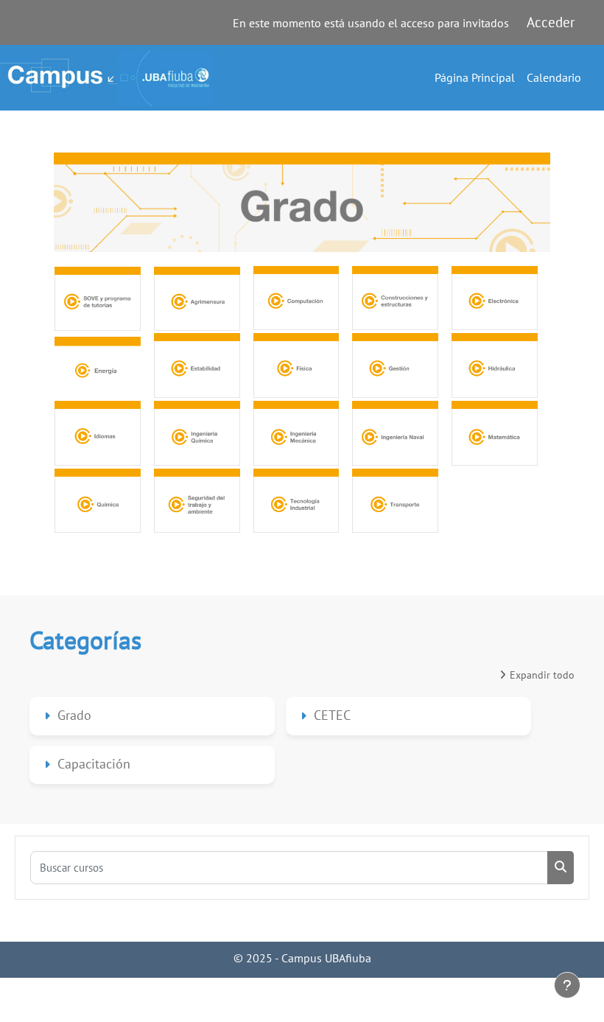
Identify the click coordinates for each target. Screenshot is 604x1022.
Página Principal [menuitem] (475, 77)
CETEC (332, 715)
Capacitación (93, 763)
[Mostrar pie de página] (567, 985)
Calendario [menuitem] (554, 77)
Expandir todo (542, 675)
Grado (74, 715)
